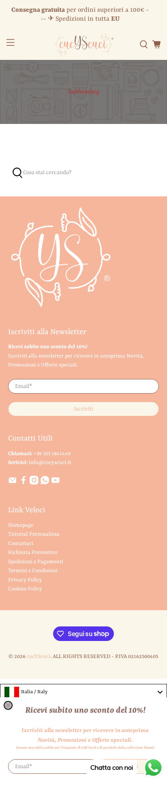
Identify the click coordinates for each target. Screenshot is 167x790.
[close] (8, 705)
